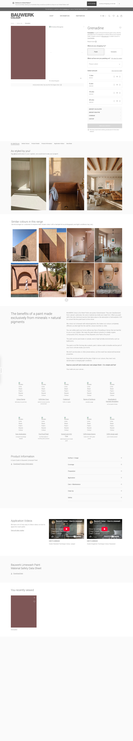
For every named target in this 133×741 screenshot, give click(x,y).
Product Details (35, 143)
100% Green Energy (89, 434)
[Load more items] (66, 300)
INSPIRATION (80, 16)
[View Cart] (121, 16)
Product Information (47, 143)
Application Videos (59, 143)
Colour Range (21, 399)
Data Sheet (69, 143)
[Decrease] (114, 76)
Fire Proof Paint (44, 434)
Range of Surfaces (89, 399)
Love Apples (90, 38)
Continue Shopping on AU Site (107, 3)
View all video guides (17, 530)
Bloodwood (105, 36)
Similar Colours (25, 143)
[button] (28, 184)
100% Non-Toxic (43, 399)
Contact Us (66, 9)
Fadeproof (66, 399)
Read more (91, 41)
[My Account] (117, 16)
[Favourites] (114, 16)
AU (103, 16)
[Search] (109, 16)
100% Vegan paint (112, 434)
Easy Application (21, 434)
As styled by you (15, 143)
